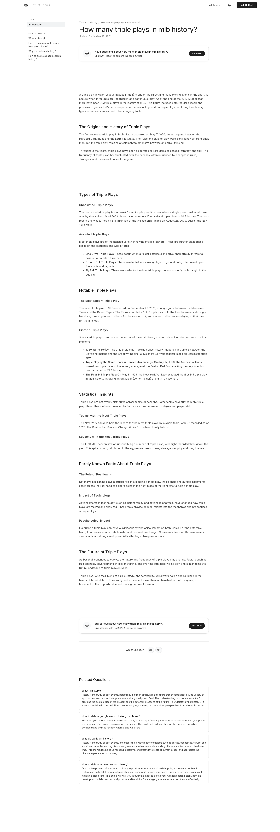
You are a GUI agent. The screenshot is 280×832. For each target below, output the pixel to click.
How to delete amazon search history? (45, 57)
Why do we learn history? (42, 51)
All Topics (214, 5)
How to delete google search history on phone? (44, 45)
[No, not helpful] (158, 650)
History (93, 22)
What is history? (37, 38)
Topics (82, 22)
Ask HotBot (246, 5)
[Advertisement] (144, 76)
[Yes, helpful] (151, 650)
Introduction (35, 24)
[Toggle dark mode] (229, 5)
